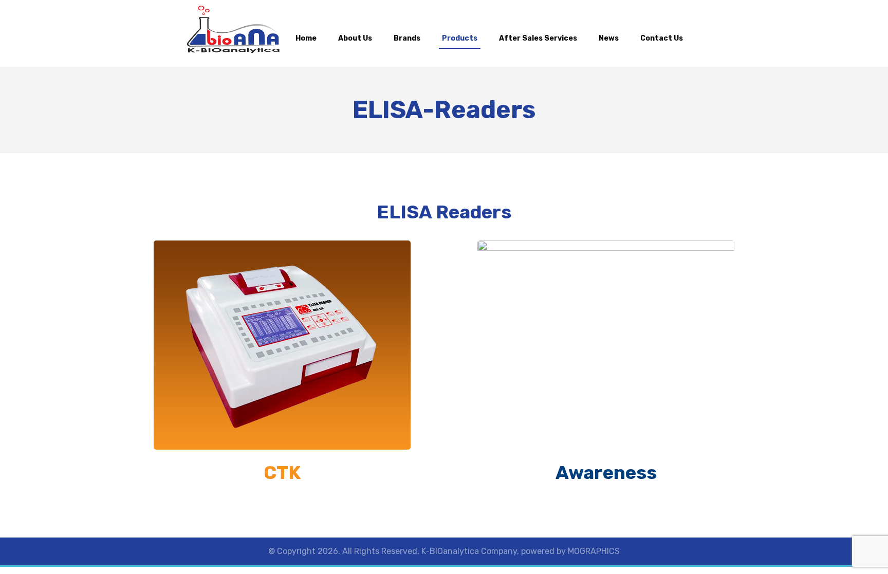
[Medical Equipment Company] (233, 29)
